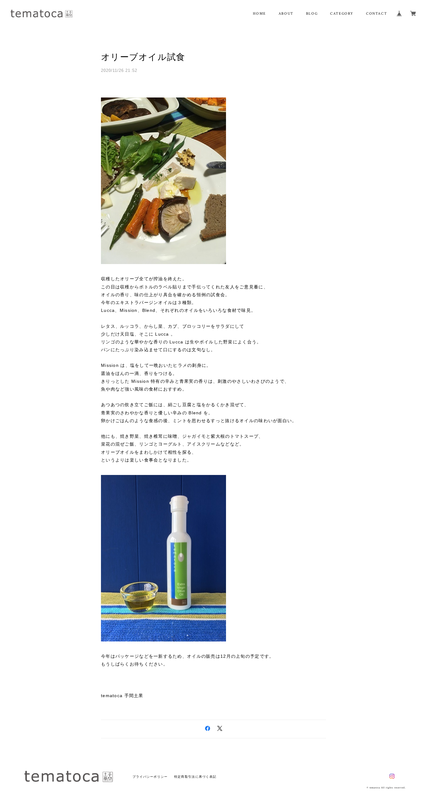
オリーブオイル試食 (143, 57)
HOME (259, 13)
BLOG (312, 13)
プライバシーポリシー (150, 776)
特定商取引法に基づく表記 (195, 776)
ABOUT (286, 13)
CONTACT (376, 13)
